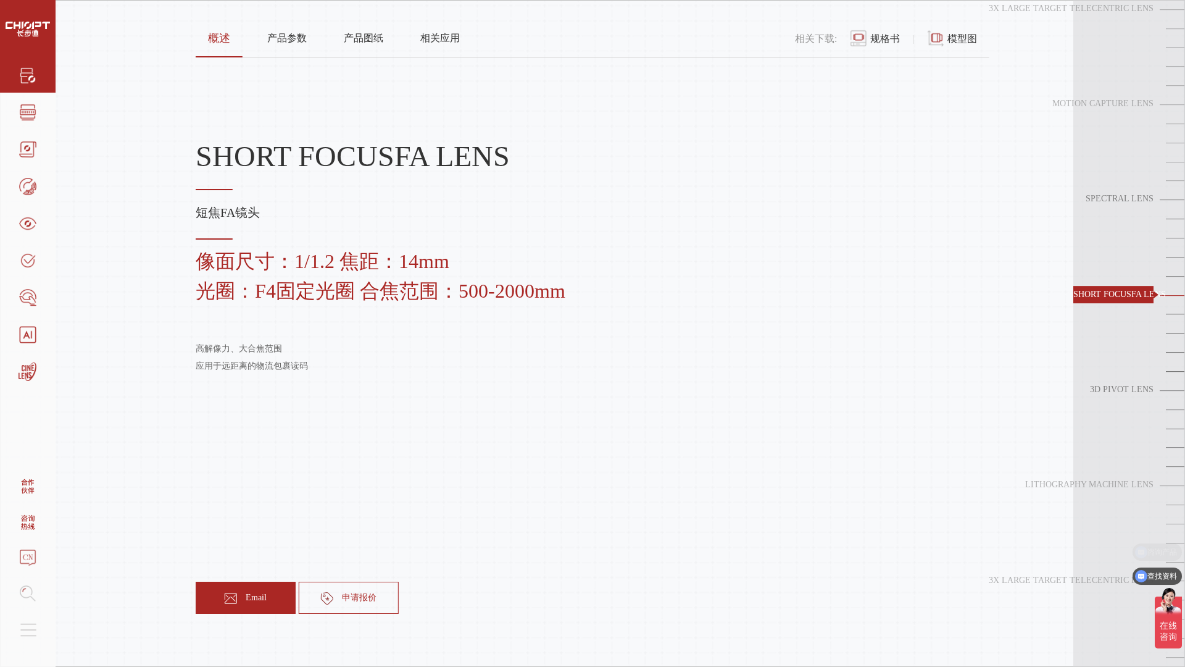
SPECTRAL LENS (1120, 199)
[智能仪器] (28, 333)
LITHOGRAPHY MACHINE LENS (1089, 484)
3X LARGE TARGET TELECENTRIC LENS (1071, 8)
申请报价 (359, 597)
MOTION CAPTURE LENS (1103, 103)
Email (256, 597)
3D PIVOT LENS (1122, 389)
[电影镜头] (28, 370)
